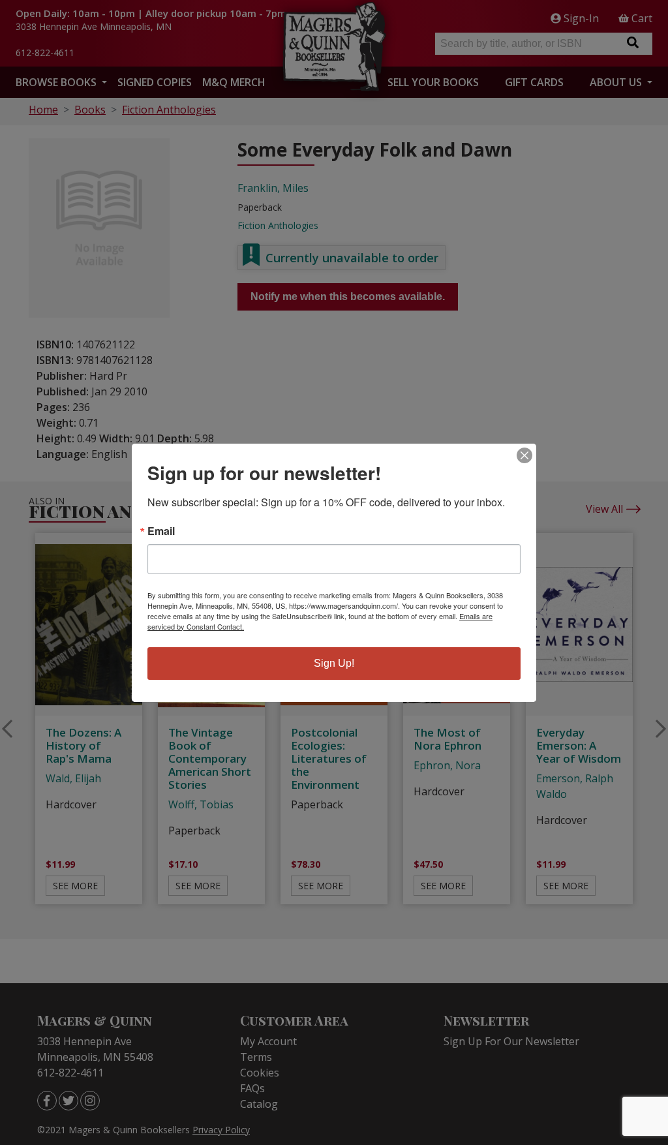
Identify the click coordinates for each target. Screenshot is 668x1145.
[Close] (524, 455)
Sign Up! (334, 663)
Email (161, 531)
